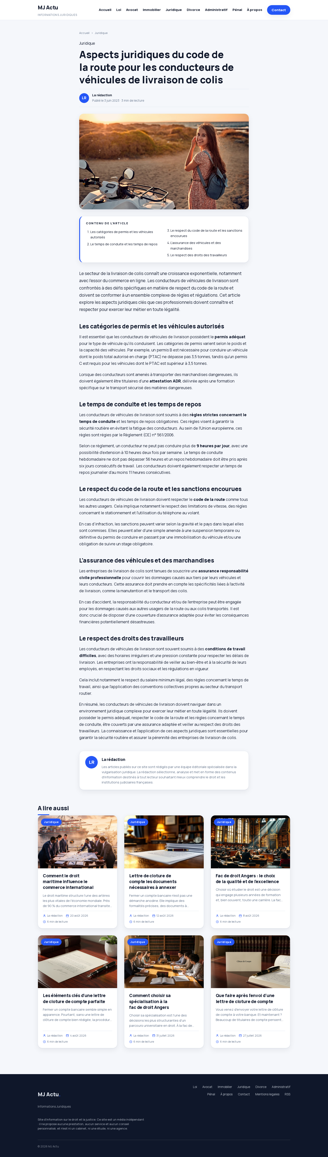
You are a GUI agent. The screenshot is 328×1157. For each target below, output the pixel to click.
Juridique (174, 9)
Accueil (105, 9)
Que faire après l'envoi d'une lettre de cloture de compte (245, 998)
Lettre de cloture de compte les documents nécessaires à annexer (152, 881)
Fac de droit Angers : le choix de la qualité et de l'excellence (247, 878)
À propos (254, 9)
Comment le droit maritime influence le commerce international (68, 881)
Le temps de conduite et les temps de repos (124, 244)
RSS (287, 1094)
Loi (118, 9)
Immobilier (152, 9)
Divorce (193, 9)
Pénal (237, 9)
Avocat (132, 9)
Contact (279, 10)
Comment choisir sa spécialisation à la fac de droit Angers (150, 1001)
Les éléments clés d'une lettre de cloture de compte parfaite (74, 998)
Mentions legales (267, 1094)
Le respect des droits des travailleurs (198, 255)
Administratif (216, 9)
